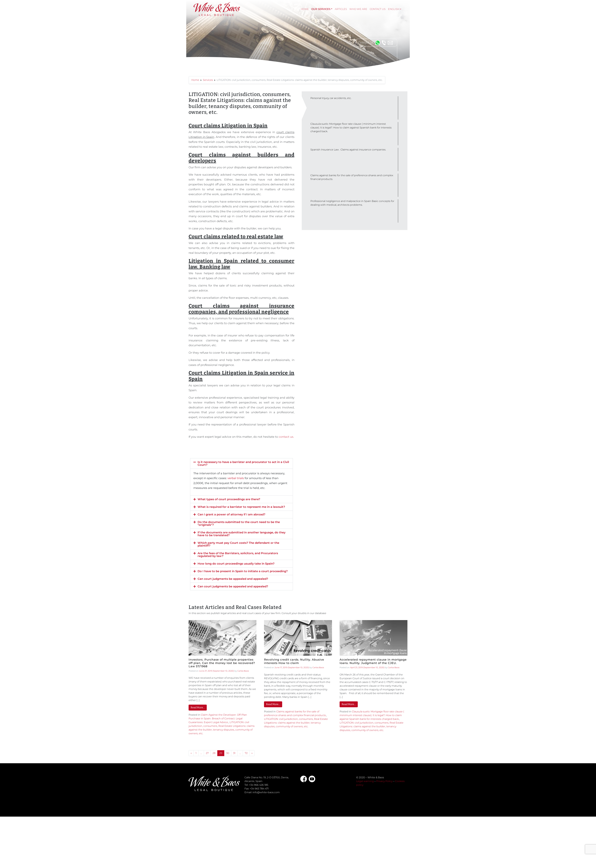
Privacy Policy (384, 781)
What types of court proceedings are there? (229, 499)
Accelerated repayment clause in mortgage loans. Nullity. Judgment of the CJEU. (373, 661)
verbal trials (236, 478)
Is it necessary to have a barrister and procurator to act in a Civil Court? (243, 463)
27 (207, 753)
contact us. (286, 436)
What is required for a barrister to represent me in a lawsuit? (241, 507)
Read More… (198, 707)
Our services (320, 9)
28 (213, 753)
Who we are (358, 9)
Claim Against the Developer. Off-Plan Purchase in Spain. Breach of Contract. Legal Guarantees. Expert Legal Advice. (218, 718)
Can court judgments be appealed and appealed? (233, 579)
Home (305, 9)
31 (234, 753)
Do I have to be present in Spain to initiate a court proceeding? (243, 571)
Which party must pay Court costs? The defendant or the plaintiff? (238, 544)
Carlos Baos (243, 671)
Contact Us (378, 9)
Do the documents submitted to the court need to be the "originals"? (239, 523)
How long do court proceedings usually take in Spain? (236, 563)
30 (227, 753)
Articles (341, 9)
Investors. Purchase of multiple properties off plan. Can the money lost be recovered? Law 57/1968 (222, 663)
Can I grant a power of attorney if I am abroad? (231, 514)
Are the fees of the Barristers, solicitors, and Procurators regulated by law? (238, 555)
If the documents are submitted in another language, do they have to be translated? (241, 534)
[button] (241, 463)
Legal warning (365, 781)
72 (246, 753)
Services (208, 79)
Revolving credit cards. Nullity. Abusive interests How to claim (294, 661)
